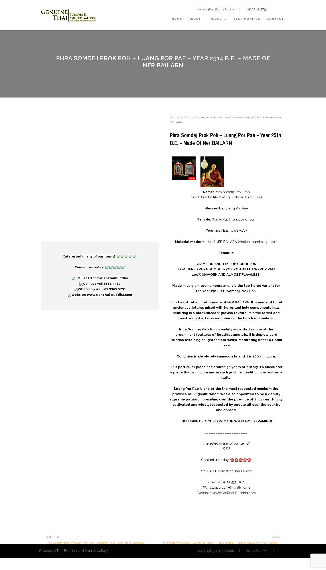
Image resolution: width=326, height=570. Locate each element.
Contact (275, 18)
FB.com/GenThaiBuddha (232, 471)
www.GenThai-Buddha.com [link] (109, 294)
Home (177, 18)
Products (217, 18)
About (195, 18)
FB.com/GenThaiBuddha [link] (108, 278)
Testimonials (246, 18)
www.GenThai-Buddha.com (234, 493)
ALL (182, 117)
